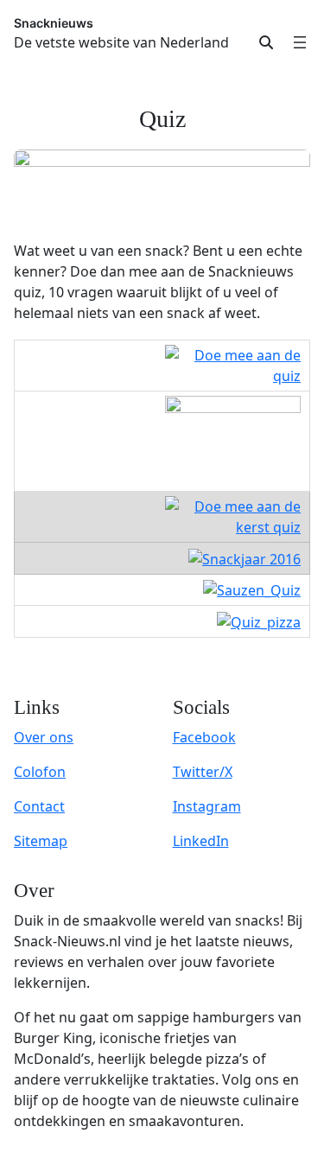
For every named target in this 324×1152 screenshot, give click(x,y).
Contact (39, 806)
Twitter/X (202, 771)
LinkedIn (201, 840)
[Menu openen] (299, 42)
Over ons (43, 737)
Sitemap (40, 840)
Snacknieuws (53, 23)
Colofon (40, 771)
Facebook (204, 737)
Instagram (207, 806)
